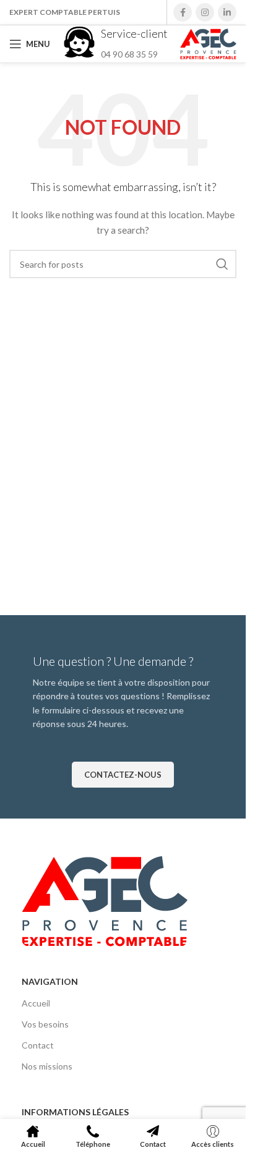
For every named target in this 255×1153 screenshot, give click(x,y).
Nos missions (47, 1066)
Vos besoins (45, 1024)
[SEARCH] (222, 264)
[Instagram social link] (205, 12)
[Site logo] (208, 43)
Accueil (36, 1003)
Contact (38, 1045)
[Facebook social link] (182, 12)
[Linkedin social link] (227, 12)
